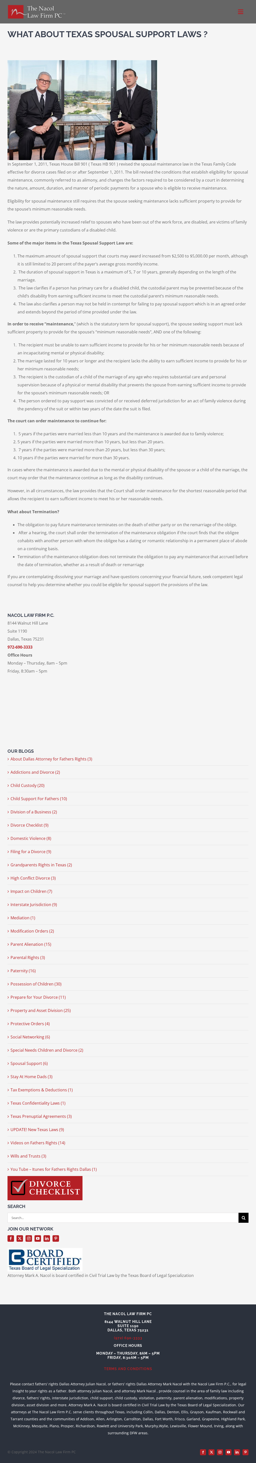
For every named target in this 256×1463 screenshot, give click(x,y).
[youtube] (37, 1238)
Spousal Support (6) (29, 1063)
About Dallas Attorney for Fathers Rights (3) (51, 759)
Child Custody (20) (27, 785)
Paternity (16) (23, 971)
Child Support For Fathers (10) (38, 798)
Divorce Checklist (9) (29, 825)
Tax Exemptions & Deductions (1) (41, 1090)
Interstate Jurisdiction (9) (33, 904)
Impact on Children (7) (31, 891)
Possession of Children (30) (36, 984)
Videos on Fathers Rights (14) (37, 1143)
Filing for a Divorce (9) (30, 851)
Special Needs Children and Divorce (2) (46, 1050)
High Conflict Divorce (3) (33, 878)
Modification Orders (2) (32, 931)
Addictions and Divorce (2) (35, 772)
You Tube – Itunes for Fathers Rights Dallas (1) (53, 1169)
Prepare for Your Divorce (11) (38, 997)
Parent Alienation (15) (30, 944)
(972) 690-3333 (128, 1338)
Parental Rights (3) (27, 957)
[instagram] (29, 1238)
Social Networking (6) (30, 1037)
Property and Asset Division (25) (40, 1010)
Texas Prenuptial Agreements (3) (41, 1116)
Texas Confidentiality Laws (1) (38, 1103)
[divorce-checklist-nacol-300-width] (45, 1178)
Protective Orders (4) (30, 1023)
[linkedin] (47, 1238)
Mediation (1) (22, 918)
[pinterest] (55, 1238)
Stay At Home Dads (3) (31, 1076)
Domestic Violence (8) (30, 838)
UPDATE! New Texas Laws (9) (37, 1129)
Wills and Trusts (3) (28, 1156)
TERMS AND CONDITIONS (128, 1369)
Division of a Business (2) (33, 812)
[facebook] (11, 1238)
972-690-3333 (20, 647)
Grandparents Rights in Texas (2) (41, 865)
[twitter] (19, 1238)
